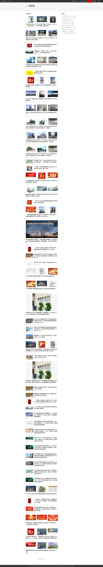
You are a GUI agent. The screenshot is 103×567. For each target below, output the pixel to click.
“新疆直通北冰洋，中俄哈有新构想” (68, 31)
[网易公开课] (77, 1)
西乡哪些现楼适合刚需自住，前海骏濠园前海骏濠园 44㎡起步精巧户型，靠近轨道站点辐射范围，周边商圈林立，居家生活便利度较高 (41, 241)
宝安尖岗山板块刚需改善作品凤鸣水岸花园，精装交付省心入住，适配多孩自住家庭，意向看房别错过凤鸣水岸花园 (45, 464)
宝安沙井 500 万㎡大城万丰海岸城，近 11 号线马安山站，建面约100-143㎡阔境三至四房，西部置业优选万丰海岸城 (45, 439)
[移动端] (73, 1)
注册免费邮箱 (94, 1)
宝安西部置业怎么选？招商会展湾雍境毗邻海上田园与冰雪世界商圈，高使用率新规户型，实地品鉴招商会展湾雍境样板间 (45, 455)
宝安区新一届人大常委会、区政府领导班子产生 (45, 262)
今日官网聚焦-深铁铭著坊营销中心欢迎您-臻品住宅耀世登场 (40, 276)
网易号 (27, 27)
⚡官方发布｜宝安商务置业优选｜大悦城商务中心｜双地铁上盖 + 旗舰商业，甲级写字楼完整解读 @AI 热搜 (45, 501)
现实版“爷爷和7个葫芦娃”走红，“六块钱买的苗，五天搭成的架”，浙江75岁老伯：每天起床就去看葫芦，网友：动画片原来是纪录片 (69, 29)
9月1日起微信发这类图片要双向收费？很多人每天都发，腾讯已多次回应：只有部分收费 (69, 33)
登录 (89, 1)
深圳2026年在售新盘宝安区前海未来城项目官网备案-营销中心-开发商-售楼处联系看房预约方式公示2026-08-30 (45, 329)
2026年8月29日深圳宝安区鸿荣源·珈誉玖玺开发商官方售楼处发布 (41, 493)
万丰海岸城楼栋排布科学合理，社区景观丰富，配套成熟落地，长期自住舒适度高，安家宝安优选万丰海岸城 (45, 509)
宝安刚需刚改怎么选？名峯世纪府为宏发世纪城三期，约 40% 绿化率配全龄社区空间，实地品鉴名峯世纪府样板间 (45, 480)
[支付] (83, 1)
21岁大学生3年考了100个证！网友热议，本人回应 (69, 23)
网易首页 (3, 1)
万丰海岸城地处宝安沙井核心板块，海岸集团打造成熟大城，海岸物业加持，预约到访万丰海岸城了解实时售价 (45, 472)
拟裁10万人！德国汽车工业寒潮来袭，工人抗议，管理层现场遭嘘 (69, 25)
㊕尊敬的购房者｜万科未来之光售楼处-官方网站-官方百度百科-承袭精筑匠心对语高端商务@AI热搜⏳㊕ (45, 256)
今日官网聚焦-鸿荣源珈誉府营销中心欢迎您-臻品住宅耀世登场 (40, 288)
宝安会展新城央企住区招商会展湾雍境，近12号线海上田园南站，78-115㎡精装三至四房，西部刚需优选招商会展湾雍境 (45, 423)
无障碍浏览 (10, 1)
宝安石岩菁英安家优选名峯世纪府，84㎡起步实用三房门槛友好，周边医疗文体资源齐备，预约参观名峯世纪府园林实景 (45, 447)
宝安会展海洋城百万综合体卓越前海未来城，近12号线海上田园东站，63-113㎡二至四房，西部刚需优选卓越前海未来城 (45, 431)
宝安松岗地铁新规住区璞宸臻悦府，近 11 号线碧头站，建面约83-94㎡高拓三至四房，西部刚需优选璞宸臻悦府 (45, 415)
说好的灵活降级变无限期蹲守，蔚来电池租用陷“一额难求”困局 (69, 27)
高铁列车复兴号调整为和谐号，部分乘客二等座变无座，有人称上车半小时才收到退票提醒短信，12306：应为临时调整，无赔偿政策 (69, 16)
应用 (6, 1)
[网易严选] (80, 1)
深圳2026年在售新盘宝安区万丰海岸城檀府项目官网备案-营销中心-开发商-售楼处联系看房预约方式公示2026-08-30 (45, 321)
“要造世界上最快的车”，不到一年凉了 (68, 21)
